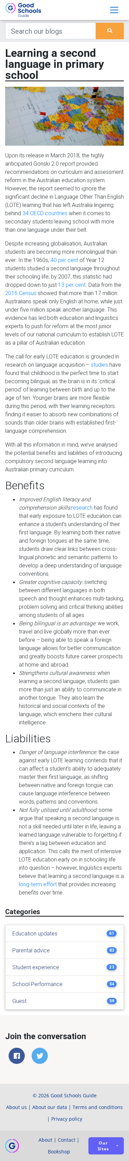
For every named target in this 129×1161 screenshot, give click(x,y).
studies (99, 364)
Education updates (34, 933)
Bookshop (59, 1151)
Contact (66, 1140)
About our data (49, 1107)
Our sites (103, 1146)
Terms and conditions (98, 1107)
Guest (19, 1000)
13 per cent (72, 284)
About (45, 1140)
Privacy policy (66, 1119)
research (82, 507)
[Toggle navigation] (114, 10)
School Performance (37, 984)
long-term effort (38, 884)
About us (16, 1107)
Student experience (35, 967)
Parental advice (31, 950)
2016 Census (20, 293)
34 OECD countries (44, 213)
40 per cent (64, 260)
